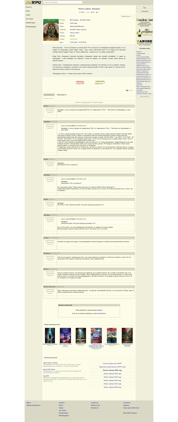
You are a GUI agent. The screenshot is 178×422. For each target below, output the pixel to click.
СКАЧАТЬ (100, 81)
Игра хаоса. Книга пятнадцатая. (144, 67)
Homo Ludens (74, 33)
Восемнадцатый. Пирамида (50, 344)
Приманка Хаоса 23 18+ (142, 65)
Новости (29, 7)
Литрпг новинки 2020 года (112, 387)
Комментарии (30, 23)
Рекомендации (31, 26)
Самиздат (75, 20)
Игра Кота (139, 51)
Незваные (139, 83)
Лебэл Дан (73, 23)
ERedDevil (47, 253)
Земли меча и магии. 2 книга (143, 93)
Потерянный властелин (142, 72)
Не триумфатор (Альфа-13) (112, 344)
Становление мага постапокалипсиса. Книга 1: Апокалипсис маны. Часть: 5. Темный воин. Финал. (96, 345)
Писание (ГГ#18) (140, 64)
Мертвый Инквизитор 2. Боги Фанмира (146, 58)
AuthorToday (86, 20)
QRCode (130, 90)
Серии (28, 15)
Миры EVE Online (49, 369)
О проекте (126, 403)
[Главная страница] (33, 3)
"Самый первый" (140, 53)
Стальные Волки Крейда (142, 57)
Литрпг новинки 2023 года (112, 377)
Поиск (28, 11)
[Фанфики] (144, 36)
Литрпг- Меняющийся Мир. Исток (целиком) (147, 86)
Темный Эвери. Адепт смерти (144, 81)
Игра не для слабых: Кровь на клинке (146, 69)
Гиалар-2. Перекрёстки (142, 71)
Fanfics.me (94, 403)
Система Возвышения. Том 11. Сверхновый (147, 62)
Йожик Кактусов (49, 286)
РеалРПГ (46, 376)
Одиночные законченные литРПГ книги (112, 367)
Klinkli (46, 106)
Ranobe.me (95, 408)
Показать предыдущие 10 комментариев (89, 102)
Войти (29, 403)
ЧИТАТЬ (80, 82)
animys (46, 238)
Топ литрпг (29, 19)
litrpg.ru (134, 413)
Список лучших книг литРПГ (112, 363)
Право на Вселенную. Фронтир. (144, 60)
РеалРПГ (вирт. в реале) (78, 29)
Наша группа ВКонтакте (131, 408)
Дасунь (46, 269)
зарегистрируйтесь (99, 313)
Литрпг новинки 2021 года (112, 384)
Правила (126, 405)
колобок (138, 55)
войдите (99, 310)
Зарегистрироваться (33, 405)
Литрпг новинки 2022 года (112, 380)
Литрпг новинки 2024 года (112, 373)
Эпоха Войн (139, 90)
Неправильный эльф (141, 91)
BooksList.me (95, 405)
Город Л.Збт (139, 85)
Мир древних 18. (81, 344)
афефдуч (47, 121)
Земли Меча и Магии (50, 363)
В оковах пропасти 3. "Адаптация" (127, 344)
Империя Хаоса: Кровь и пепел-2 (65, 344)
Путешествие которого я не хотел (145, 76)
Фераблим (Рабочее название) (144, 79)
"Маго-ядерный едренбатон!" (143, 88)
